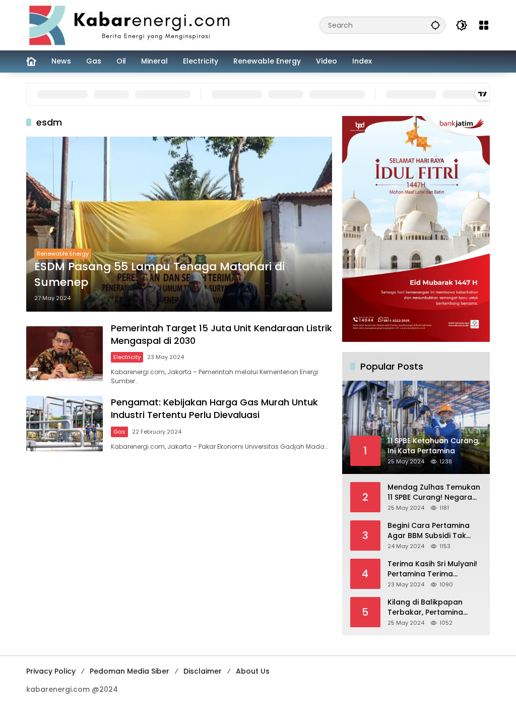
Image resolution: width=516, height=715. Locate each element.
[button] (435, 25)
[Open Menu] (484, 25)
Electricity (127, 357)
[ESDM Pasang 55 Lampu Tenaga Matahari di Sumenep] (179, 224)
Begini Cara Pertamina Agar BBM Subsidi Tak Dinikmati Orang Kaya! (429, 531)
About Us (253, 671)
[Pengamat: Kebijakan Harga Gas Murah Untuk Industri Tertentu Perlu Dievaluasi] (64, 423)
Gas (119, 432)
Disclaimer (202, 671)
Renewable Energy (63, 254)
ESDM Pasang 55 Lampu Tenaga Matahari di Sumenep (159, 274)
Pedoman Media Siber (129, 671)
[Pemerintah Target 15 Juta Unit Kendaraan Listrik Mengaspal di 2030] (64, 354)
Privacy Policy (51, 671)
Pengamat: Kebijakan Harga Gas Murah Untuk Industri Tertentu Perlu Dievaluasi (214, 408)
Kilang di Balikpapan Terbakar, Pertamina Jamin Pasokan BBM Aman (425, 607)
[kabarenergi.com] (133, 25)
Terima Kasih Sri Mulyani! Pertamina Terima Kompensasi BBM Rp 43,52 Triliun (432, 569)
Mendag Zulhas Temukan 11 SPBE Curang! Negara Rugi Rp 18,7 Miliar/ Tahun (434, 492)
